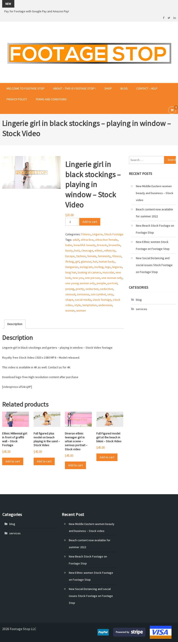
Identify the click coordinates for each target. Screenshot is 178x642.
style (77, 305)
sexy (110, 294)
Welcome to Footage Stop (25, 88)
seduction (92, 289)
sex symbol (98, 294)
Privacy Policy (17, 99)
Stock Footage (114, 234)
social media (83, 300)
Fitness (86, 234)
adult (76, 240)
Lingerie (97, 234)
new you (78, 278)
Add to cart (89, 222)
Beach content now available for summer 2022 (154, 212)
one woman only (111, 278)
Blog (124, 88)
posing (69, 289)
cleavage (87, 250)
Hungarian (71, 267)
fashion (81, 256)
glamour (86, 261)
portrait (112, 283)
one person (92, 278)
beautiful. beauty (85, 245)
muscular (108, 272)
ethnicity (109, 250)
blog (139, 300)
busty (69, 250)
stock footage (102, 300)
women (81, 310)
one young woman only (80, 283)
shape (69, 300)
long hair (70, 272)
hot (95, 261)
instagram (86, 267)
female (91, 256)
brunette (114, 245)
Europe (70, 256)
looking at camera (89, 272)
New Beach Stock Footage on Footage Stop (155, 229)
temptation (89, 305)
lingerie (117, 267)
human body (107, 261)
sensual (70, 294)
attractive (87, 240)
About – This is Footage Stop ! (74, 88)
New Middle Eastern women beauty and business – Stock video (154, 193)
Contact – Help (146, 88)
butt (77, 250)
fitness (116, 256)
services (141, 309)
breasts (102, 245)
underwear (105, 305)
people (101, 283)
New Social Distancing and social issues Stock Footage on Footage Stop (154, 265)
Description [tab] (14, 324)
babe (68, 245)
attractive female (106, 240)
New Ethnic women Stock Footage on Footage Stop (153, 245)
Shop (108, 88)
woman (70, 310)
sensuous (83, 294)
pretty (80, 289)
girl (77, 261)
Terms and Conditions (51, 99)
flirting (69, 261)
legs (108, 267)
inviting (99, 267)
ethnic (99, 250)
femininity (104, 256)
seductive (106, 289)
